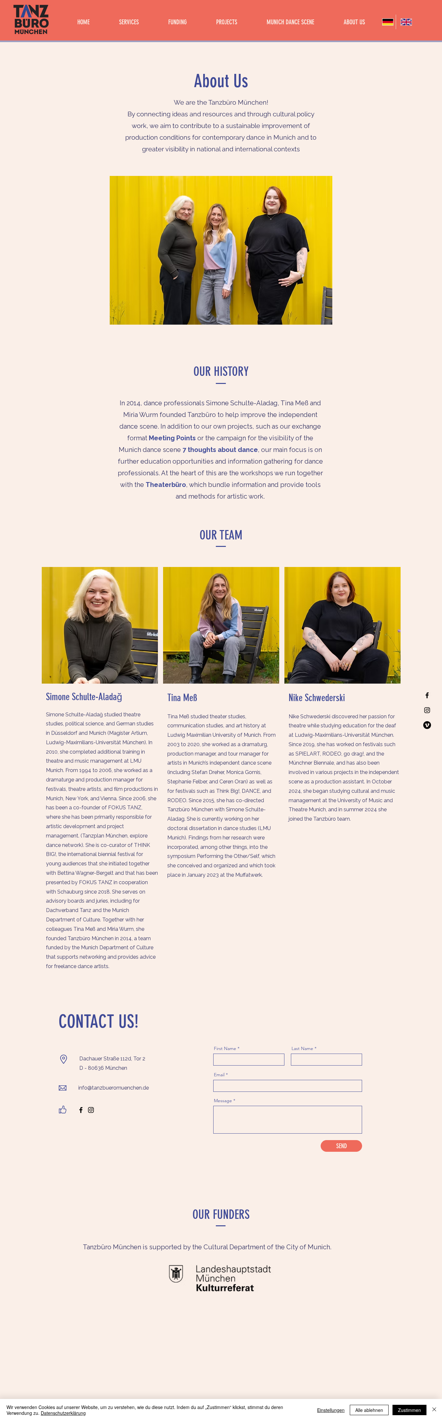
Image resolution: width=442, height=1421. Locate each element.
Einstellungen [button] (331, 1410)
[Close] (434, 1410)
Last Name (302, 1048)
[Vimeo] (427, 725)
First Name (225, 1048)
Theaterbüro (166, 485)
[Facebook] (427, 695)
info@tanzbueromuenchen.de (113, 1088)
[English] (405, 22)
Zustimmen (409, 1410)
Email (219, 1074)
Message (223, 1100)
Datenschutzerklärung (63, 1413)
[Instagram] (427, 710)
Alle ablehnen (369, 1410)
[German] (387, 22)
